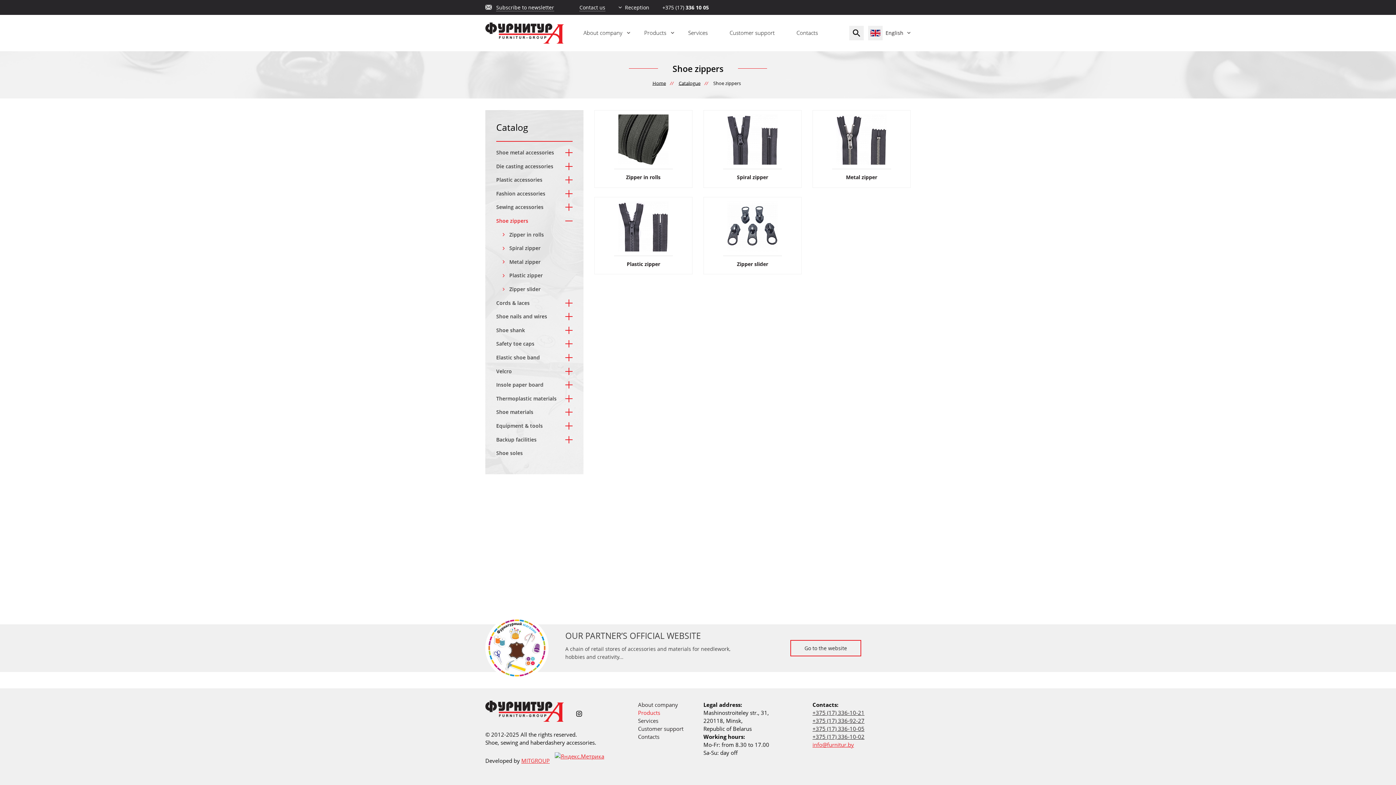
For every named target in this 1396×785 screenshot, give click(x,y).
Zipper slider (525, 289)
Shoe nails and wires (521, 316)
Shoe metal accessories (525, 152)
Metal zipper (525, 261)
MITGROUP (535, 760)
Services (698, 32)
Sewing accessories (519, 207)
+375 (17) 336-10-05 (839, 728)
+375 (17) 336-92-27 (839, 720)
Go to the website (826, 648)
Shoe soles (509, 453)
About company (602, 32)
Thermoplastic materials (526, 398)
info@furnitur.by (833, 744)
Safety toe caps (515, 343)
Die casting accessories (524, 166)
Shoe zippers (512, 220)
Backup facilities (516, 439)
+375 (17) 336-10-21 (839, 712)
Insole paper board (519, 384)
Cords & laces (513, 302)
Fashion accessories (520, 193)
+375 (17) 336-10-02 (839, 736)
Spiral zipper (525, 248)
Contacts (807, 32)
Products (655, 32)
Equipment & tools (519, 425)
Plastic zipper (526, 275)
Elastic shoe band (518, 357)
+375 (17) (685, 7)
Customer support (752, 32)
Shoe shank (510, 330)
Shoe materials (514, 411)
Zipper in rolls (526, 234)
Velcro (504, 371)
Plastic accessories (519, 179)
